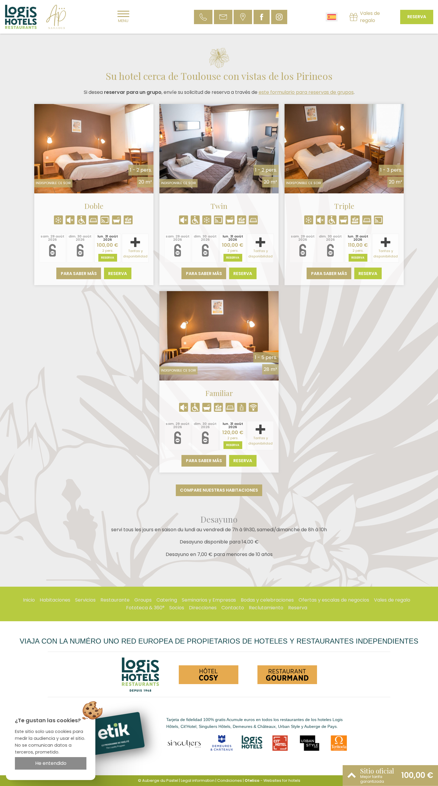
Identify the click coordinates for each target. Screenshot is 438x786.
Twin (219, 206)
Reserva (416, 17)
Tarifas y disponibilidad (135, 253)
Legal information (198, 780)
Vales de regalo (392, 600)
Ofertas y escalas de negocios (334, 600)
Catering (166, 600)
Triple (344, 206)
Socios (176, 607)
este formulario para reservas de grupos (306, 92)
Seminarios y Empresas (209, 600)
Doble (93, 206)
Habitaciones (55, 600)
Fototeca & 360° (145, 607)
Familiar (219, 393)
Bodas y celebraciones (267, 600)
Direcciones (203, 607)
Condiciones (229, 780)
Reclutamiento (266, 607)
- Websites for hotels (272, 780)
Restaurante (115, 600)
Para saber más (79, 274)
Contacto (232, 607)
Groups (143, 600)
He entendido (50, 763)
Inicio (29, 600)
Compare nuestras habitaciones (219, 490)
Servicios (85, 600)
